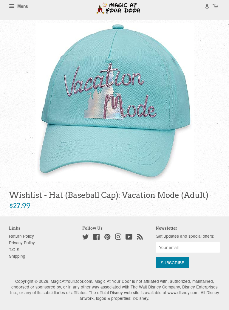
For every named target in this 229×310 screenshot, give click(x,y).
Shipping (17, 256)
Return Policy (21, 236)
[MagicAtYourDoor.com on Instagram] (118, 238)
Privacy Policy (22, 242)
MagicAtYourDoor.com (71, 281)
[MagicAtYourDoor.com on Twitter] (85, 238)
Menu (22, 6)
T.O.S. (15, 249)
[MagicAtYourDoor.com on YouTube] (129, 238)
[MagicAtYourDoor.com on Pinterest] (107, 238)
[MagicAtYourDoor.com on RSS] (140, 238)
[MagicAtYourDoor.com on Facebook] (96, 238)
